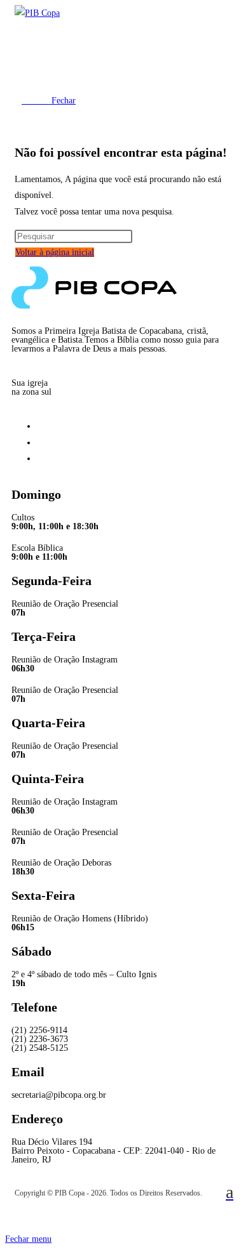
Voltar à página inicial (54, 252)
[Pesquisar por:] (73, 236)
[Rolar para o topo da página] (8, 1223)
